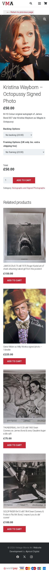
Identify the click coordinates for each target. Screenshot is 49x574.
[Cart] (46, 3)
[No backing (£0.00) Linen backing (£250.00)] (17, 134)
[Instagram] (31, 556)
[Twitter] (24, 556)
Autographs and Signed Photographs (28, 188)
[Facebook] (17, 556)
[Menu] (39, 3)
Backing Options (11, 129)
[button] (30, 3)
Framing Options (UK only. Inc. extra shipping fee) (21, 144)
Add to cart (24, 180)
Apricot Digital (32, 551)
